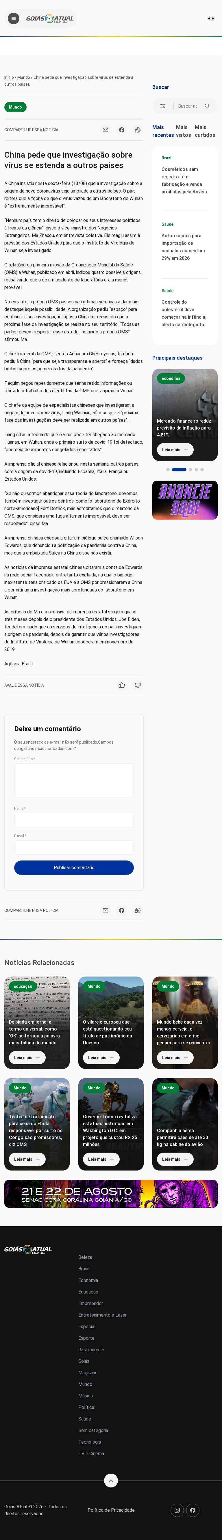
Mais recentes (163, 131)
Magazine (88, 1372)
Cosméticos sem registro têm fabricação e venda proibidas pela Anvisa (184, 181)
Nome (20, 809)
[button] (168, 469)
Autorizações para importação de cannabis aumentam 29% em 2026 (183, 247)
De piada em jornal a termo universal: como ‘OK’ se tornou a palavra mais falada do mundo (34, 1032)
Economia (171, 378)
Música (85, 1396)
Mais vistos (183, 131)
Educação (23, 986)
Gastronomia (91, 1349)
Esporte (86, 1338)
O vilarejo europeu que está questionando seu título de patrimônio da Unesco (107, 1032)
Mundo (23, 77)
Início (9, 77)
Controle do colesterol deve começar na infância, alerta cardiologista (184, 313)
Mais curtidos (205, 131)
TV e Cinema (91, 1453)
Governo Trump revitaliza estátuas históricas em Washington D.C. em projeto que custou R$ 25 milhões (110, 1130)
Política (86, 1407)
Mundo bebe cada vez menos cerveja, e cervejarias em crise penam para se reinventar (183, 1032)
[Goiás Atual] (50, 18)
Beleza (85, 1257)
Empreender (90, 1303)
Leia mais (171, 449)
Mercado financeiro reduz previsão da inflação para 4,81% (184, 428)
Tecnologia (89, 1442)
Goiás (83, 1361)
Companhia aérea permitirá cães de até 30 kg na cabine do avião (182, 1137)
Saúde (167, 224)
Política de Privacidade (111, 1510)
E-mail (20, 836)
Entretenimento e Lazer (102, 1315)
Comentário (24, 759)
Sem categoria (93, 1430)
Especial (86, 1326)
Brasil (167, 158)
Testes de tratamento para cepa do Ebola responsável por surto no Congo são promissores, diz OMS (36, 1130)
